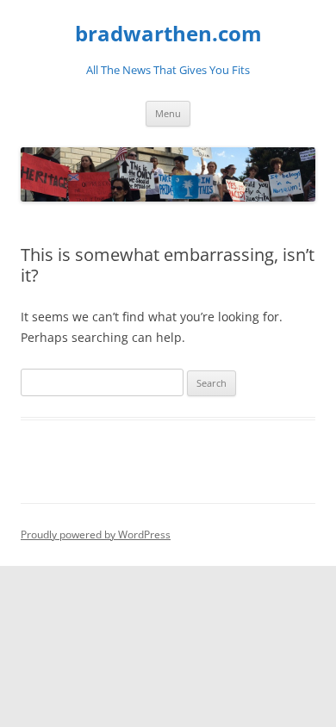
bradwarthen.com (168, 34)
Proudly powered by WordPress (96, 534)
